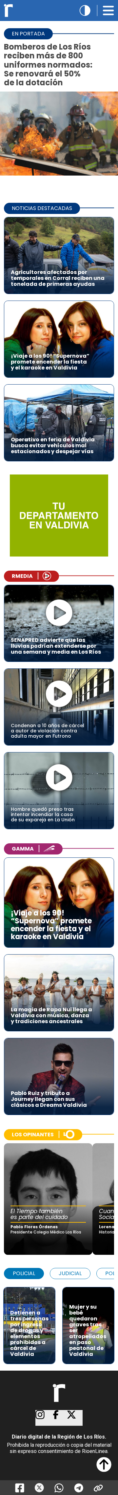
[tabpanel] (59, 1322)
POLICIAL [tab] (24, 1273)
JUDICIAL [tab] (70, 1273)
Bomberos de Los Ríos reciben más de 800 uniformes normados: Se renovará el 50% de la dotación (48, 64)
